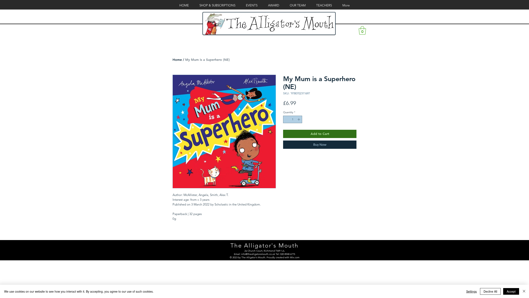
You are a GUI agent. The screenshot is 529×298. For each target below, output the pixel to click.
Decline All (490, 291)
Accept (511, 291)
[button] (362, 30)
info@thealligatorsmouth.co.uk (258, 254)
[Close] (524, 291)
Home (177, 60)
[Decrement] (286, 119)
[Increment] (299, 119)
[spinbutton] (293, 119)
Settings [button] (471, 291)
